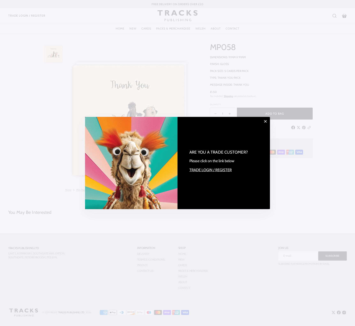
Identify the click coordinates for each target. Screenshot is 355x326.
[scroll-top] (346, 317)
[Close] (265, 121)
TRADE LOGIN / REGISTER (210, 170)
